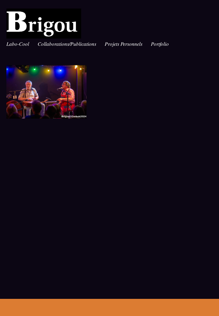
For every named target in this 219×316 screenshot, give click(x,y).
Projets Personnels (123, 43)
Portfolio (160, 43)
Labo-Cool (17, 43)
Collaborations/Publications (67, 43)
